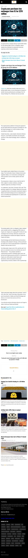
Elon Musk (13, 531)
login (5, 465)
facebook (4, 533)
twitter (17, 545)
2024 (12, 524)
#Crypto (3, 524)
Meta (13, 538)
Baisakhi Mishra (6, 16)
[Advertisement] (14, 110)
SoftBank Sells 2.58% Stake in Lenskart (11, 58)
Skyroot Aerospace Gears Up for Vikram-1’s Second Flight (13, 60)
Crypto (5, 6)
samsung (8, 540)
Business (4, 529)
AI (22, 524)
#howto (8, 524)
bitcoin (23, 526)
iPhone (18, 536)
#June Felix (6, 341)
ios (15, 536)
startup (3, 543)
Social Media (15, 540)
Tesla (23, 543)
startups (8, 543)
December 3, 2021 (15, 16)
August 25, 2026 (10, 440)
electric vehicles (5, 531)
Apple (8, 526)
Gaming (14, 533)
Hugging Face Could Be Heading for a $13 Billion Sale (13, 56)
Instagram (4, 536)
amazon (3, 526)
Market (3, 538)
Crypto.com (3, 88)
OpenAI (3, 540)
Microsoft (17, 538)
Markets (8, 538)
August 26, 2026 (10, 385)
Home (2, 6)
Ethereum (19, 531)
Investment (10, 536)
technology (17, 543)
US (20, 545)
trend (7, 545)
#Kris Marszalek (14, 341)
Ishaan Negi (4, 385)
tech (13, 543)
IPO (23, 536)
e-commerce (22, 529)
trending (12, 545)
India (24, 533)
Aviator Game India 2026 (7, 518)
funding (9, 533)
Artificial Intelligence (15, 526)
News (22, 538)
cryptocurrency (15, 529)
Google (19, 533)
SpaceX (21, 540)
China (8, 529)
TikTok (3, 545)
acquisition (17, 524)
